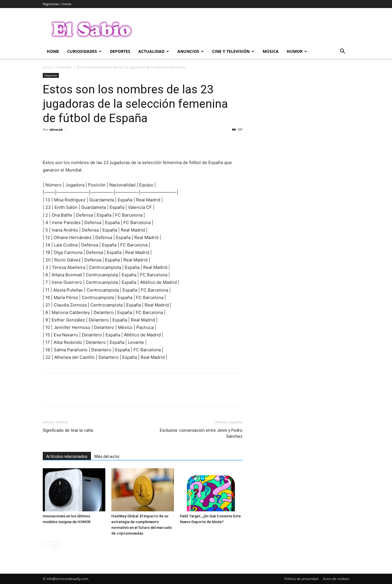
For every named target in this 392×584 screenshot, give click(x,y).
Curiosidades (82, 51)
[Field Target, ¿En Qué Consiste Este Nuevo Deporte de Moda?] (211, 489)
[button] (342, 52)
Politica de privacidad (301, 578)
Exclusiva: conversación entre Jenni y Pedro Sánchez (201, 433)
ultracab (56, 129)
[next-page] (55, 544)
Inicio (47, 67)
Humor (294, 51)
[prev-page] (46, 544)
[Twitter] (61, 142)
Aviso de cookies (336, 578)
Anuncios (188, 51)
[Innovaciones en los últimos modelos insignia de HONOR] (74, 489)
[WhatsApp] (88, 142)
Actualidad (151, 51)
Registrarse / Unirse (57, 4)
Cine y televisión (231, 51)
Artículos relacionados (67, 456)
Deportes (120, 51)
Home (53, 51)
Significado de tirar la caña (68, 430)
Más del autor (107, 456)
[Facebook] (48, 142)
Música (271, 51)
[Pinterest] (75, 142)
